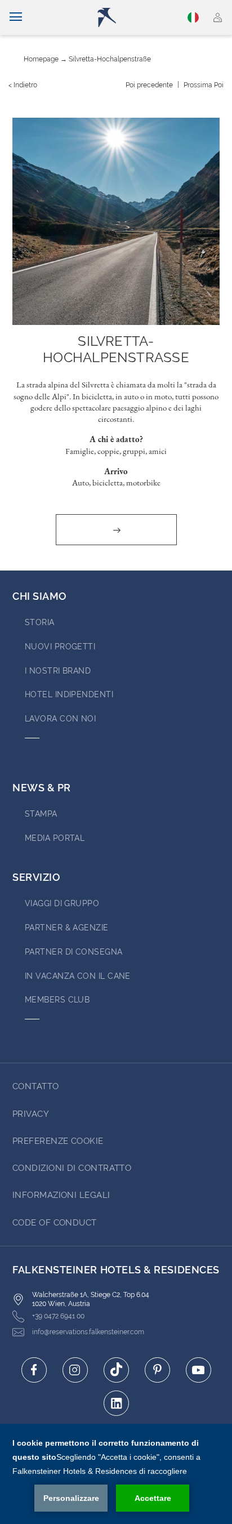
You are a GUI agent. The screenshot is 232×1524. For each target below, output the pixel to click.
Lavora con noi (60, 718)
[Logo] (121, 17)
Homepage (41, 59)
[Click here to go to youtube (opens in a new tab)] (198, 1370)
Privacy (30, 1114)
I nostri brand (58, 670)
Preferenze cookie (58, 1141)
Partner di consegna (74, 951)
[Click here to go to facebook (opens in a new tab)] (34, 1370)
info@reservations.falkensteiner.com (88, 1332)
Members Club (57, 999)
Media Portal (54, 838)
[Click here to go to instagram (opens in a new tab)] (75, 1370)
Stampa (41, 813)
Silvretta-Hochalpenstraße (110, 59)
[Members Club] (217, 17)
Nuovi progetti (60, 646)
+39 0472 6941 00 (58, 1316)
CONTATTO (35, 1086)
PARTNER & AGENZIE (67, 927)
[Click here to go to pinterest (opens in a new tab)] (157, 1370)
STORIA (40, 622)
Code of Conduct (54, 1223)
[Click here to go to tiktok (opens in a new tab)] (116, 1370)
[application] (116, 1474)
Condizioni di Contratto (71, 1168)
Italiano (194, 17)
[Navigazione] (16, 17)
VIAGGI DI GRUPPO (62, 903)
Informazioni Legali (61, 1195)
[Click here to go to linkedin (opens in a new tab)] (116, 1403)
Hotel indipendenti (69, 694)
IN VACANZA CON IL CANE (78, 976)
